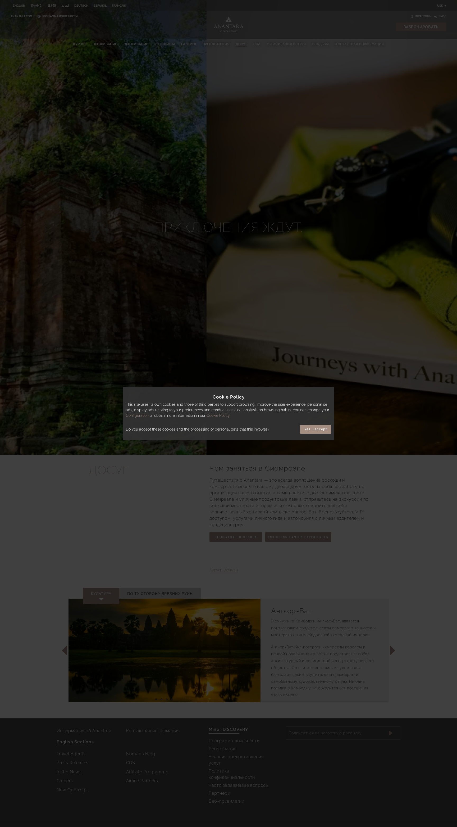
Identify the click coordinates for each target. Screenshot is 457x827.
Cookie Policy (218, 415)
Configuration (137, 415)
